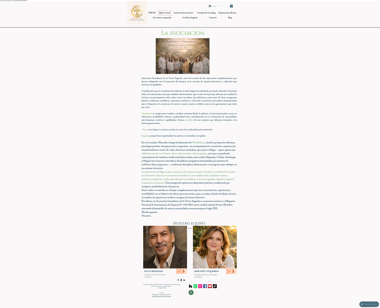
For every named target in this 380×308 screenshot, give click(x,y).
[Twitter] (181, 280)
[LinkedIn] (184, 280)
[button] (231, 5)
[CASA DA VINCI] (190, 286)
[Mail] (191, 292)
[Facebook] (178, 280)
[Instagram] (200, 286)
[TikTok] (215, 286)
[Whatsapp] (195, 286)
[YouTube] (210, 286)
